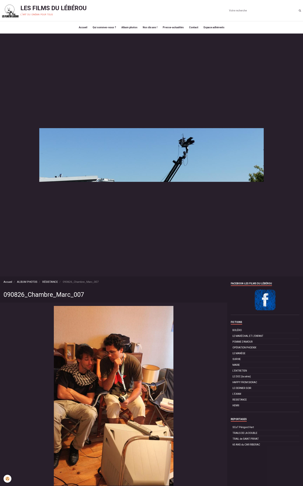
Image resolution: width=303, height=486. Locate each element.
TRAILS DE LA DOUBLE (245, 433)
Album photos (129, 27)
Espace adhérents (214, 27)
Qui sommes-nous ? (104, 27)
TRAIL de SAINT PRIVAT (246, 438)
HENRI (236, 405)
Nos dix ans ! (150, 27)
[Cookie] (7, 479)
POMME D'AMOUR (243, 341)
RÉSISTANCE (50, 281)
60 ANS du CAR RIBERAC (246, 444)
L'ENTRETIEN (240, 370)
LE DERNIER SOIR (242, 388)
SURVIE (237, 359)
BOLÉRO (237, 330)
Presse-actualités (173, 27)
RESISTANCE (240, 399)
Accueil (83, 27)
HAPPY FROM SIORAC (245, 382)
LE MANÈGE (239, 353)
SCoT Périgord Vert (243, 427)
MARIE (236, 364)
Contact (193, 27)
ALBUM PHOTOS (27, 281)
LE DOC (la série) (242, 376)
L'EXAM (237, 393)
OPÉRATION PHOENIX (244, 347)
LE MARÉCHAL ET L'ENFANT (248, 336)
